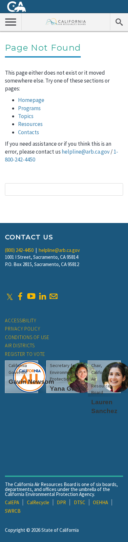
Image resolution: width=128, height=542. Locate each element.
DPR (61, 502)
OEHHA (100, 502)
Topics (25, 116)
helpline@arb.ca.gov (86, 151)
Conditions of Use (27, 337)
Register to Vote (25, 354)
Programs (29, 108)
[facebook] (20, 296)
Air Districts (20, 345)
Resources (30, 124)
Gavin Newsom (31, 381)
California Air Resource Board (65, 21)
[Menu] (11, 21)
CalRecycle (38, 502)
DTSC (79, 502)
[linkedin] (42, 296)
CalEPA (12, 502)
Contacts (28, 132)
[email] (53, 296)
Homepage (31, 100)
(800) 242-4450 (19, 250)
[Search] (119, 21)
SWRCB (13, 511)
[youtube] (31, 296)
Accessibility (20, 320)
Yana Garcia (68, 388)
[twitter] (9, 296)
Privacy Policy (22, 329)
